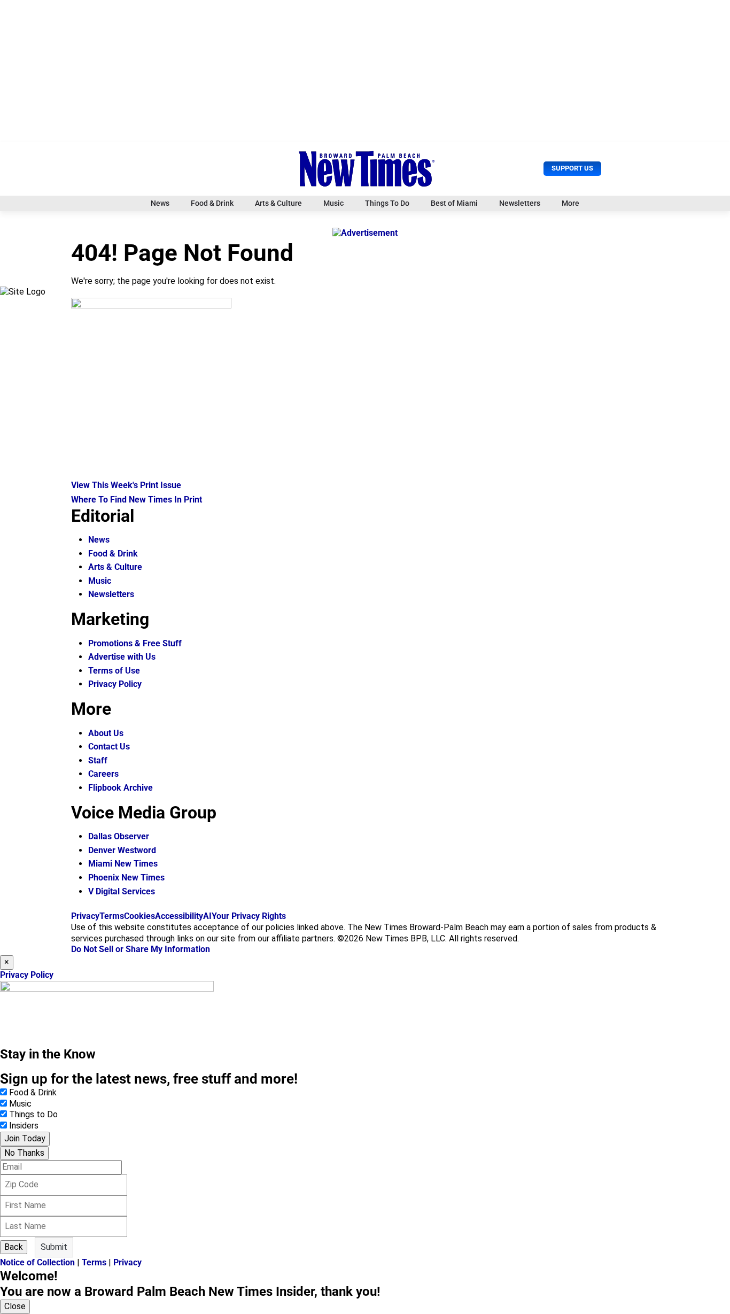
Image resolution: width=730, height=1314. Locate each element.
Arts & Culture (278, 203)
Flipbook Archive (120, 788)
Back (13, 1247)
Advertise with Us (122, 657)
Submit (54, 1247)
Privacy (85, 916)
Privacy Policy (115, 684)
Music (333, 203)
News (160, 203)
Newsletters (519, 203)
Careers (103, 774)
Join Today (24, 1138)
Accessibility (179, 916)
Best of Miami (454, 203)
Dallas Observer (118, 836)
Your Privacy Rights (249, 916)
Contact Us (109, 746)
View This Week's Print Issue (126, 485)
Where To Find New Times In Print (136, 499)
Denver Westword (122, 850)
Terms (111, 916)
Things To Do (387, 203)
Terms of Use (114, 671)
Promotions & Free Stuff (135, 643)
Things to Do (33, 1114)
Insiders (23, 1125)
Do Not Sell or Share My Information (140, 949)
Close (15, 1306)
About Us (105, 733)
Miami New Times (123, 864)
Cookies (139, 916)
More (570, 203)
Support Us (572, 168)
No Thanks (24, 1153)
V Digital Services (121, 891)
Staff (97, 760)
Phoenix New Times (126, 877)
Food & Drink (212, 203)
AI (207, 916)
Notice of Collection (37, 1262)
